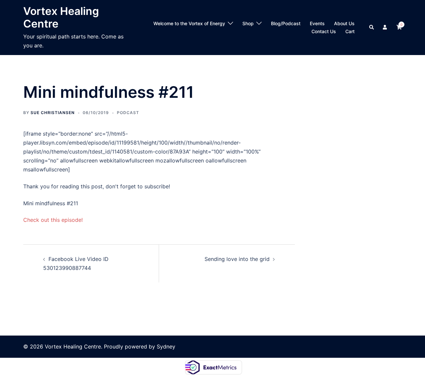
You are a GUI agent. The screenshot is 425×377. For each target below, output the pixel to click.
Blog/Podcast (285, 23)
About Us (344, 23)
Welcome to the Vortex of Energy (189, 23)
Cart (350, 31)
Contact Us (323, 31)
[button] (372, 27)
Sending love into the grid (237, 259)
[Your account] (385, 27)
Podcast (128, 112)
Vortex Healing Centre (61, 17)
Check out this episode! (53, 220)
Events (317, 23)
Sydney (166, 346)
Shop (248, 23)
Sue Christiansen (53, 112)
